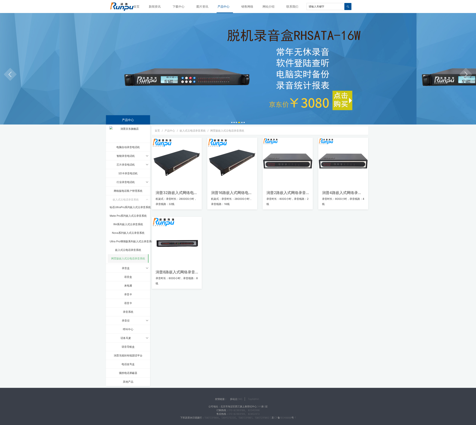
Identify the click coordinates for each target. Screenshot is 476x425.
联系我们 (292, 6)
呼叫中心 (128, 329)
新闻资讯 (155, 6)
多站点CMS (236, 398)
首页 (136, 6)
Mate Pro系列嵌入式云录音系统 (128, 215)
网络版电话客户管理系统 (128, 190)
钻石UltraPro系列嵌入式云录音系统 (130, 207)
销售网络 (247, 6)
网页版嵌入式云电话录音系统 (128, 258)
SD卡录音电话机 (128, 173)
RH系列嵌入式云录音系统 (128, 224)
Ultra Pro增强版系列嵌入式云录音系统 (132, 241)
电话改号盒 (128, 364)
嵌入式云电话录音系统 (128, 249)
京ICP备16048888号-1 (283, 417)
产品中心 (223, 6)
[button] (10, 74)
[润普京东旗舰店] (128, 133)
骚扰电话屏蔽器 (128, 372)
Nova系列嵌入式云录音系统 (128, 232)
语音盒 (128, 276)
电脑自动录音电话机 (128, 147)
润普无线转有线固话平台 (128, 355)
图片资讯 (202, 6)
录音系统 (128, 311)
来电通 (128, 285)
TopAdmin (253, 398)
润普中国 (122, 6)
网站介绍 (268, 6)
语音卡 (128, 303)
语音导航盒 (128, 346)
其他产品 (128, 381)
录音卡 (128, 294)
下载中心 (178, 6)
